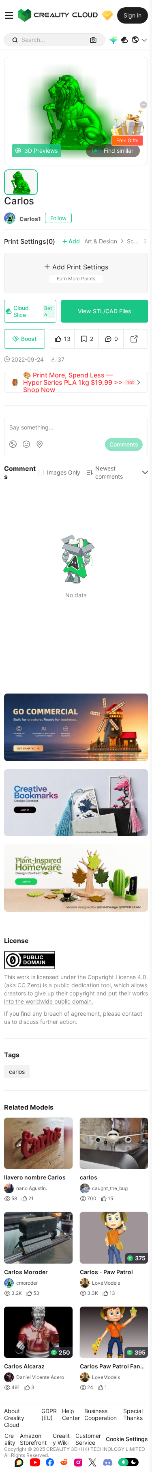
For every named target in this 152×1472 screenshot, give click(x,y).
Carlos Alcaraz (24, 1366)
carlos (17, 1071)
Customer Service (88, 1439)
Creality (9, 1439)
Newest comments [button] (109, 472)
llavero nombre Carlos (35, 1177)
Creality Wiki (61, 1439)
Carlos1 (30, 218)
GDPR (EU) (49, 1414)
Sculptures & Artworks (134, 241)
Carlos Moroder (26, 1271)
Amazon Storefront (33, 1439)
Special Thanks (133, 1414)
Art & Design (100, 241)
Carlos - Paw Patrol (106, 1271)
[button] (139, 40)
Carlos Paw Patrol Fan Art (110, 1367)
